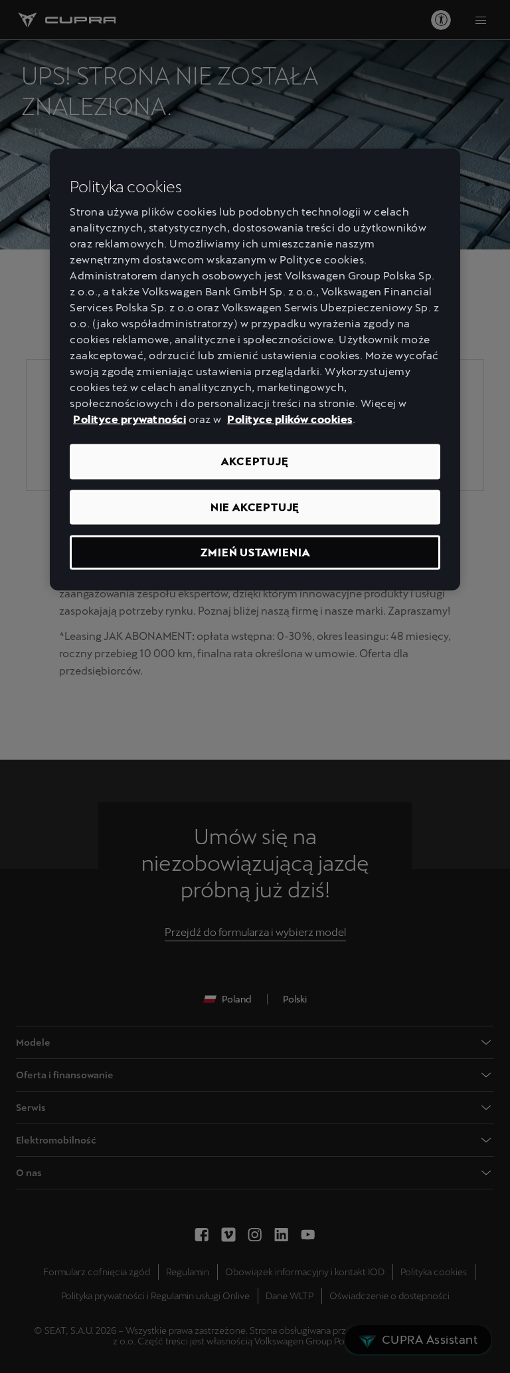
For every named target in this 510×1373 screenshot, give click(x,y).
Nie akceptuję (255, 506)
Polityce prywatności (129, 419)
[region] (255, 369)
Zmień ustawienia (255, 552)
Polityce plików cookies (290, 419)
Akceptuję (254, 461)
